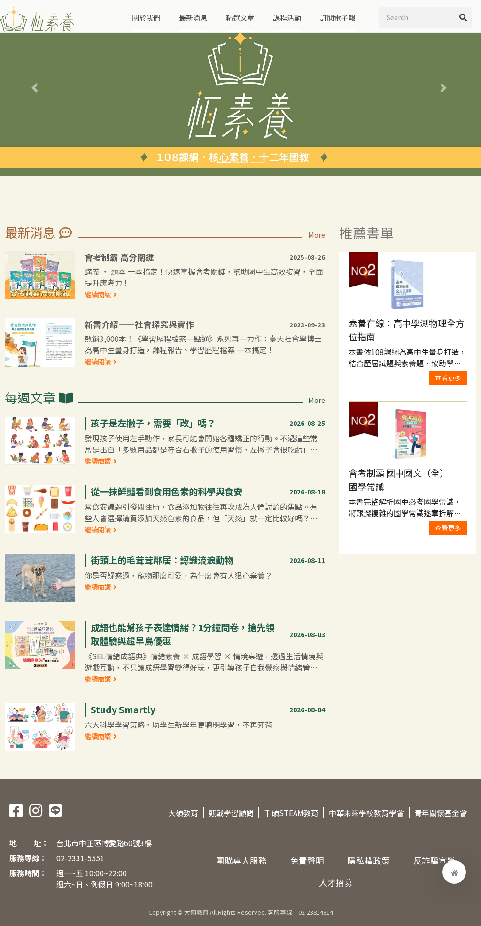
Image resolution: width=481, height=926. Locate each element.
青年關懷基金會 (440, 812)
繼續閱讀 (98, 294)
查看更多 (448, 378)
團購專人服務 (241, 860)
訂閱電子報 (337, 17)
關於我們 (146, 17)
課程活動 (287, 17)
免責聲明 (307, 860)
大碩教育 (183, 812)
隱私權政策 (369, 860)
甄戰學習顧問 (231, 812)
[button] (36, 88)
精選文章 (240, 17)
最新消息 (193, 17)
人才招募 (336, 882)
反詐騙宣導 (434, 860)
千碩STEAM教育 (291, 812)
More (316, 234)
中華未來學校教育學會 (366, 812)
